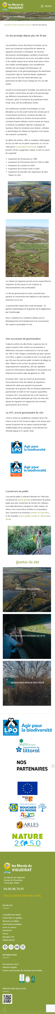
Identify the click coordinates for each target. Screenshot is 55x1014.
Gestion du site (24, 25)
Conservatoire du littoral (26, 146)
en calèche (42, 516)
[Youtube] (16, 947)
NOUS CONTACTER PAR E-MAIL (22, 895)
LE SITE (14, 25)
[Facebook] (5, 947)
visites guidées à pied (28, 516)
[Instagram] (11, 947)
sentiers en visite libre (40, 512)
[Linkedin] (22, 947)
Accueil (7, 25)
